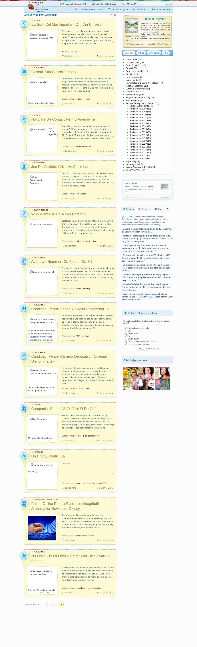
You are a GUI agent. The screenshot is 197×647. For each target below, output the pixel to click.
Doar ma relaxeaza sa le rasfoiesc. (142, 341)
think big (86, 289)
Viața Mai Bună (129, 4)
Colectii (129, 68)
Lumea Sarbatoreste (136, 88)
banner (81, 99)
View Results (152, 349)
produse (81, 483)
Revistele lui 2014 (138, 126)
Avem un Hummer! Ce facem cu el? (61, 261)
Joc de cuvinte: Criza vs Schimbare (60, 167)
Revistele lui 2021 (138, 147)
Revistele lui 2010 (138, 114)
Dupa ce (32, 330)
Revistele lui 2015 (138, 129)
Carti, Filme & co (134, 65)
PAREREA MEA (39, 68)
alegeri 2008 (74, 336)
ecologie (81, 588)
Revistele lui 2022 (138, 149)
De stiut (129, 74)
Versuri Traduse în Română (139, 167)
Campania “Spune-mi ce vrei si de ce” (63, 409)
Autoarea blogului (119, 9)
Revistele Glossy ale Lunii (72, 4)
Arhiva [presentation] (141, 53)
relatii (88, 99)
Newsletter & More (93, 9)
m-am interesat (44, 330)
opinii (80, 146)
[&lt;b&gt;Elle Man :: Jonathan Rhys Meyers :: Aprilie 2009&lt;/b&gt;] (146, 380)
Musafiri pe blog (162, 9)
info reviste (82, 536)
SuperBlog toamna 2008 (88, 436)
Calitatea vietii (132, 62)
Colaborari (140, 9)
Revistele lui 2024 (138, 155)
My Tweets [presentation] (154, 53)
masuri (90, 588)
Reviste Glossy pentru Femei (140, 103)
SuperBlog (131, 161)
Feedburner (128, 219)
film (94, 241)
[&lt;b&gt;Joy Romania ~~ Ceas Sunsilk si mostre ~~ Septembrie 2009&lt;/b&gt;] (162, 380)
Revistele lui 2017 (138, 135)
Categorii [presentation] (129, 53)
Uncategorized (133, 164)
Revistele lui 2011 (138, 117)
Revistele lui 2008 (138, 108)
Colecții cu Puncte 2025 (104, 4)
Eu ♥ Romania (133, 77)
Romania (82, 194)
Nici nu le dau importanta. (138, 328)
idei (79, 289)
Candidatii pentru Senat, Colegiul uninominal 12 (70, 309)
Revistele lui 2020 (138, 144)
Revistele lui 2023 (138, 152)
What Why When (134, 170)
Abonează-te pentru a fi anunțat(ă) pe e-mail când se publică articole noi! (139, 189)
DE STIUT (37, 20)
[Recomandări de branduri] (168, 209)
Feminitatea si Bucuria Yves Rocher (143, 83)
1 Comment (69, 341)
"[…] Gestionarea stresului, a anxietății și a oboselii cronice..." (147, 268)
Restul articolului (104, 56)
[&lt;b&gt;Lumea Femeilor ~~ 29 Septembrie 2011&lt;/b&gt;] (146, 368)
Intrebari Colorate (134, 86)
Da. (129, 331)
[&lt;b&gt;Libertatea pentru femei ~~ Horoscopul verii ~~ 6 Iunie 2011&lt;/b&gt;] (131, 368)
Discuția (129, 209)
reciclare (97, 588)
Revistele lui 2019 (138, 141)
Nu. (129, 336)
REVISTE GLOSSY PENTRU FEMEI (46, 500)
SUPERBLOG (38, 405)
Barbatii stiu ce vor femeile (54, 72)
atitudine (73, 52)
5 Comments (69, 393)
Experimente (132, 80)
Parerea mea (132, 94)
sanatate (88, 146)
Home (76, 9)
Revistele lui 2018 (138, 138)
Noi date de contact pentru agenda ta (63, 119)
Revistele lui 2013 (138, 123)
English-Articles (84, 241)
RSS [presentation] (166, 53)
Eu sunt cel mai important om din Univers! (66, 24)
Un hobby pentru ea (48, 456)
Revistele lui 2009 (138, 111)
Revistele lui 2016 (138, 132)
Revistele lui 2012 (138, 120)
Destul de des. (134, 333)
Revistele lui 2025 (138, 158)
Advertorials (131, 59)
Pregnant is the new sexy (138, 97)
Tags (159, 209)
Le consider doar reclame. (139, 344)
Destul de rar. (133, 339)
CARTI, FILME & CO (41, 210)
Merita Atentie (132, 91)
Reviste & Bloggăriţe (139, 106)
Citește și (145, 209)
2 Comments (69, 540)
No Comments (70, 56)
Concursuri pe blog (135, 71)
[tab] (129, 52)
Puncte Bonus (132, 100)
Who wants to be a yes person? (58, 214)
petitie (91, 536)
